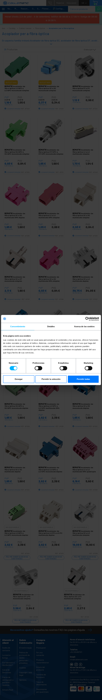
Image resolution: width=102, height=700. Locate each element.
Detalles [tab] (51, 326)
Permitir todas (83, 379)
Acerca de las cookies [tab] (84, 326)
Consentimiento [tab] (17, 326)
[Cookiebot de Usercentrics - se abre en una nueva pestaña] (87, 319)
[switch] (38, 368)
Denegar (19, 379)
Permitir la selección (51, 379)
